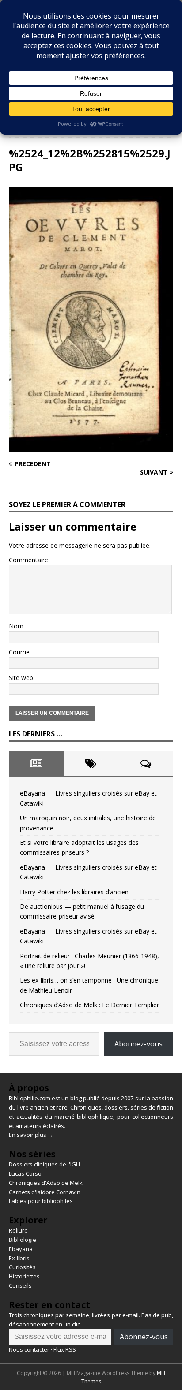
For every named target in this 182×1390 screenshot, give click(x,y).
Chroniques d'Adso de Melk (46, 1183)
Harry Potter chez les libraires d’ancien (74, 892)
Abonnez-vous (138, 1044)
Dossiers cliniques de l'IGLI (44, 1164)
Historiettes (24, 1276)
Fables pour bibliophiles (41, 1201)
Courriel (20, 652)
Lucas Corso (25, 1173)
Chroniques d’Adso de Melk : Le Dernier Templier (89, 1005)
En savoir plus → (31, 1135)
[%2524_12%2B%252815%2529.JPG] (91, 446)
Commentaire (28, 560)
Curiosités (22, 1267)
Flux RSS (64, 1349)
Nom (16, 626)
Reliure (18, 1230)
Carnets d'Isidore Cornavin (44, 1192)
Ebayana (21, 1249)
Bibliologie (22, 1240)
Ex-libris (19, 1258)
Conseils (20, 1285)
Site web (21, 677)
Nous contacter (29, 1349)
